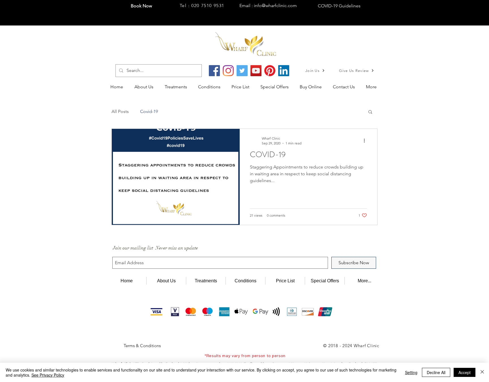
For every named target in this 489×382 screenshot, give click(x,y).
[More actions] (366, 140)
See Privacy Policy (47, 375)
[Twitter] (242, 70)
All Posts (120, 111)
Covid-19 (149, 111)
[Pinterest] (269, 70)
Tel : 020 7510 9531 (202, 5)
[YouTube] (255, 70)
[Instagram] (228, 70)
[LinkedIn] (283, 70)
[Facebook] (214, 70)
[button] (177, 87)
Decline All (436, 372)
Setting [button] (411, 372)
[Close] (482, 372)
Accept (464, 372)
